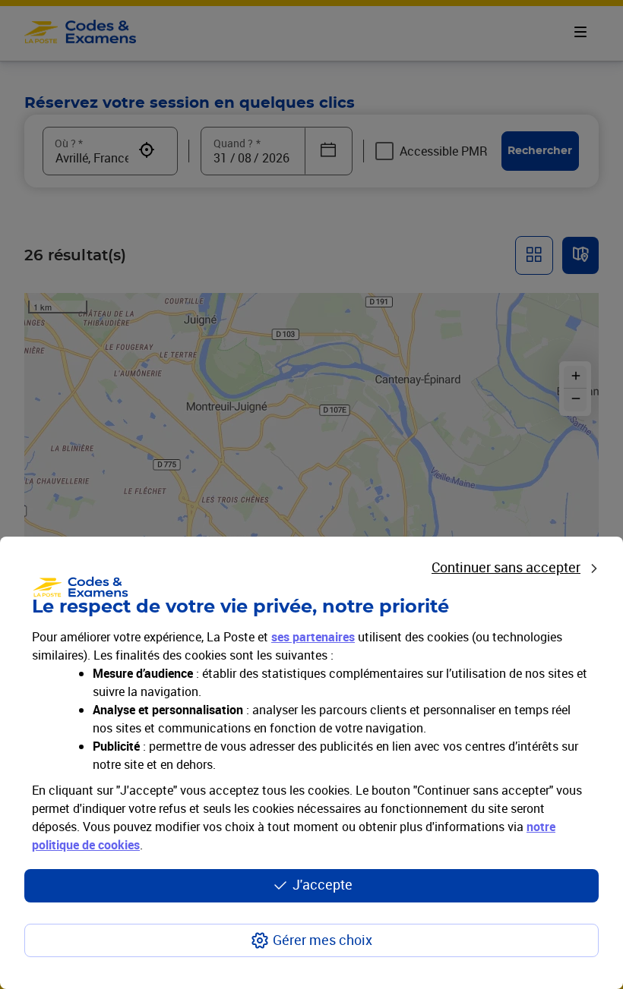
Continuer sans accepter (506, 567)
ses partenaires (313, 636)
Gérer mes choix (322, 940)
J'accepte (323, 884)
